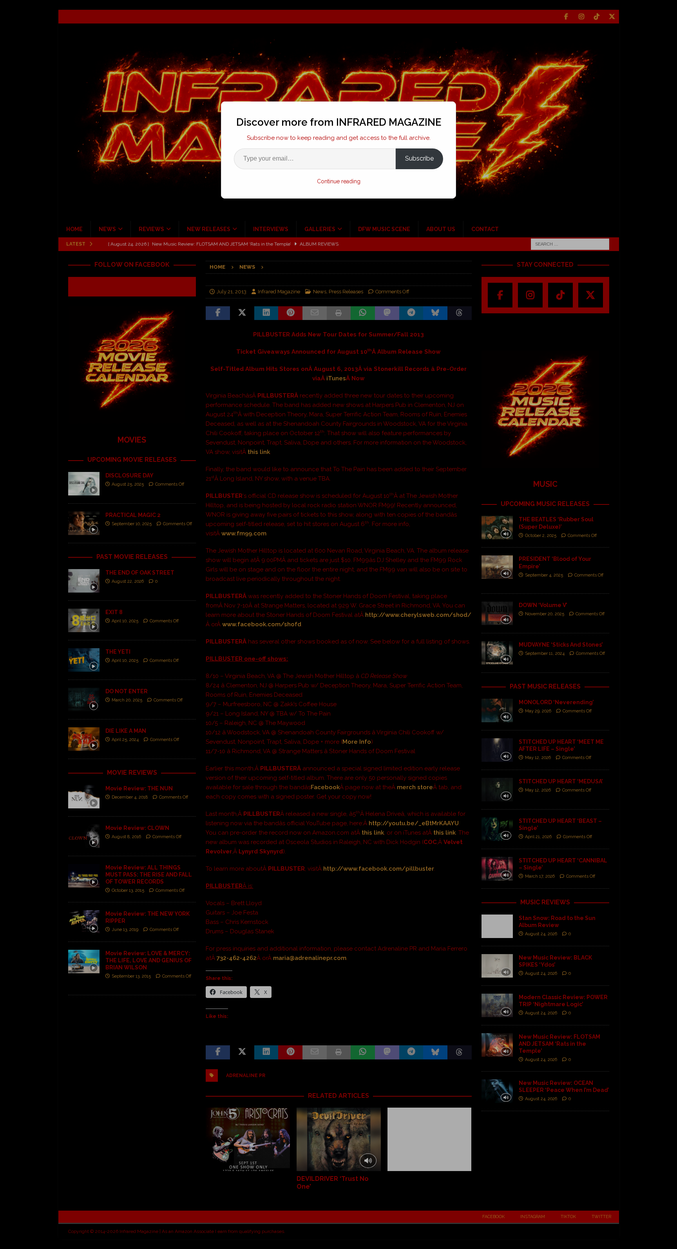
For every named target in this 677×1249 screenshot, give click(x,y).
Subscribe (419, 158)
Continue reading (338, 181)
